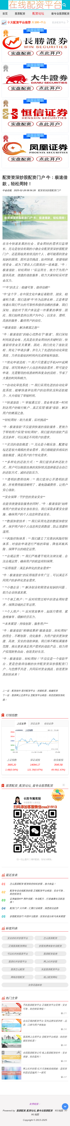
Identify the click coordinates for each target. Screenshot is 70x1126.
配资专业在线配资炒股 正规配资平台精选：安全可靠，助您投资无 (37, 892)
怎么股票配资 (50, 938)
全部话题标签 (35, 984)
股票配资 (20, 13)
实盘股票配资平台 (50, 969)
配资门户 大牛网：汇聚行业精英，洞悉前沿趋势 (34, 908)
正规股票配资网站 (17, 945)
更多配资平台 (59, 22)
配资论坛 (38, 13)
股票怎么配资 (17, 969)
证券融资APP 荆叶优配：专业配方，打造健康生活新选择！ (37, 900)
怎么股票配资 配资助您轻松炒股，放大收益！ (33, 883)
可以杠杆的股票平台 (17, 953)
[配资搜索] (64, 5)
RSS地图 (59, 1110)
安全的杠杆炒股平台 (17, 938)
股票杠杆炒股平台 (17, 961)
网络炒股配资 (17, 977)
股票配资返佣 (50, 953)
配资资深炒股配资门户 (49, 190)
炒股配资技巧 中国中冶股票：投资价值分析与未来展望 (37, 916)
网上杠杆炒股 (50, 961)
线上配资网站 (50, 977)
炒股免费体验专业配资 (50, 945)
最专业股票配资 (60, 13)
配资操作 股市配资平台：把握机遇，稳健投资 (35, 690)
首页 (5, 13)
